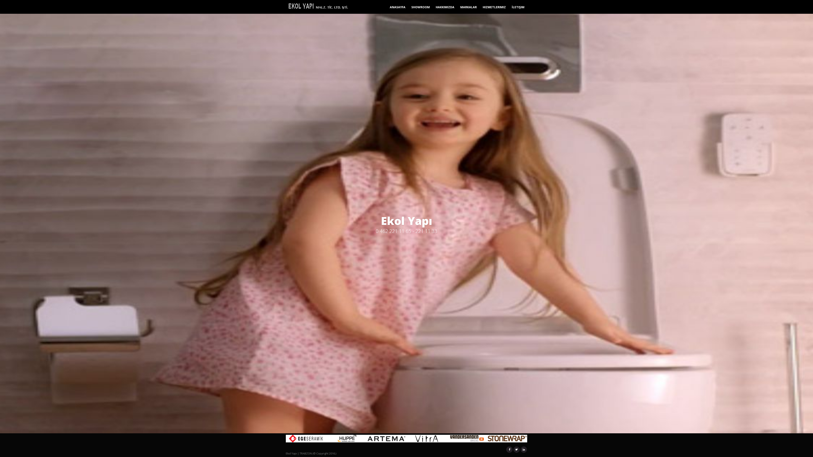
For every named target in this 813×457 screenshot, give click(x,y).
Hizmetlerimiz (494, 7)
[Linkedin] (524, 449)
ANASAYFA (397, 7)
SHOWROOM (420, 7)
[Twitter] (516, 449)
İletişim (518, 7)
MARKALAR (468, 7)
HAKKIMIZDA (445, 7)
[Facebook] (509, 449)
